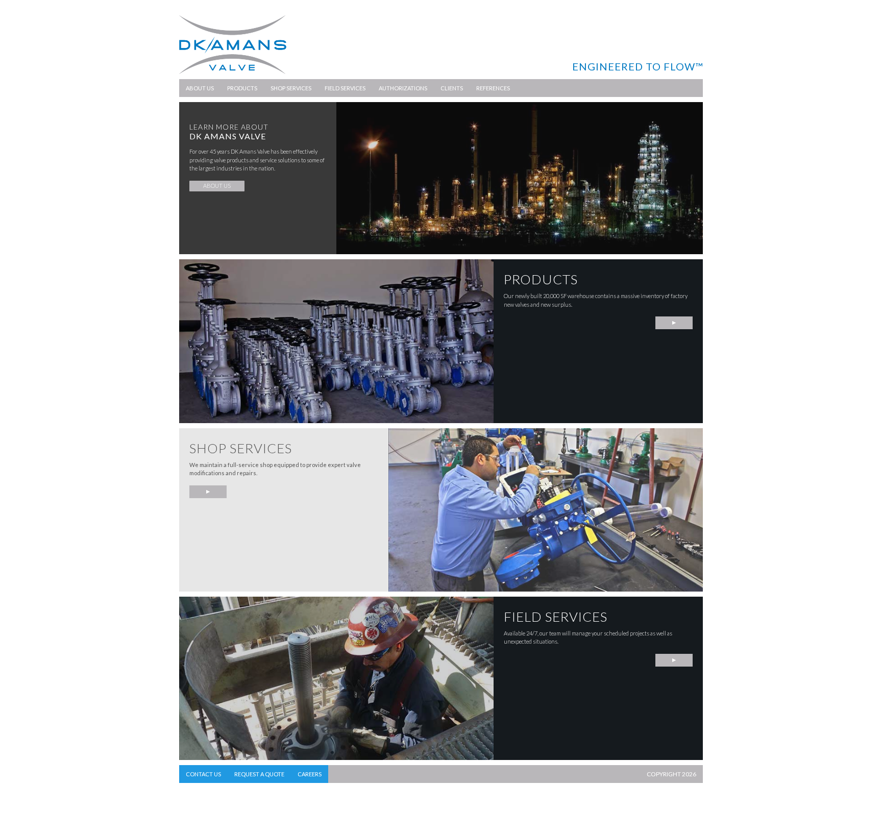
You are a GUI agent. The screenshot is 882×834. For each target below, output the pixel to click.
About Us (200, 88)
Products (242, 88)
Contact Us (203, 774)
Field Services (345, 88)
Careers (310, 774)
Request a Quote (259, 774)
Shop (208, 491)
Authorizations (403, 88)
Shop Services (291, 88)
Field (674, 660)
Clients (451, 88)
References (493, 88)
